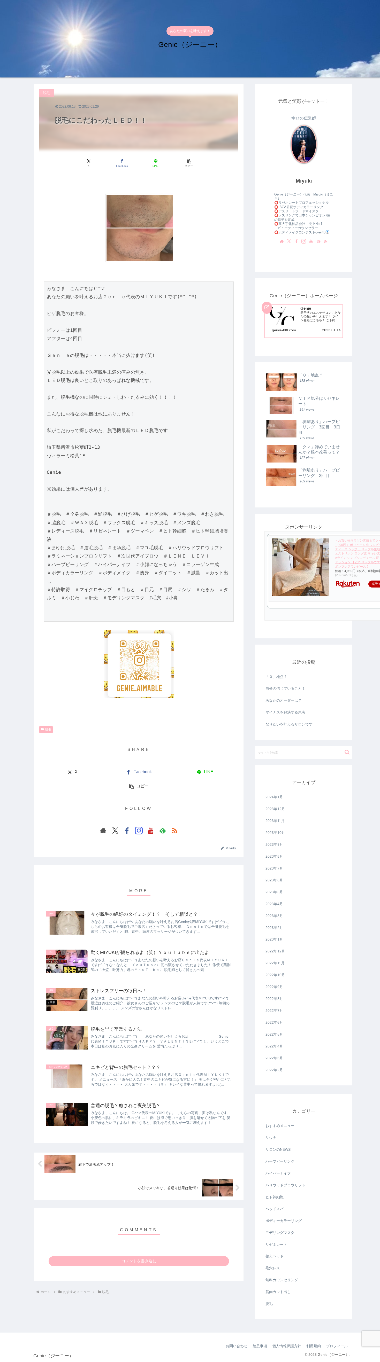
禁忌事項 (260, 1346)
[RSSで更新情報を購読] (174, 830)
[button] (189, 163)
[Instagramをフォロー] (139, 830)
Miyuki (304, 181)
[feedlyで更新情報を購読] (162, 830)
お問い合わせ (236, 1346)
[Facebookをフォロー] (127, 830)
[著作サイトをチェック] (103, 830)
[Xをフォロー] (115, 830)
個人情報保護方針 (286, 1346)
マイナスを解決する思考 (285, 712)
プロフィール (337, 1346)
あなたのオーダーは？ (283, 700)
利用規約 (313, 1346)
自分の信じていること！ (285, 688)
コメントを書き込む (138, 1261)
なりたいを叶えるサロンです (289, 724)
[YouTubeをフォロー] (151, 830)
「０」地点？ (276, 677)
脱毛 (48, 729)
